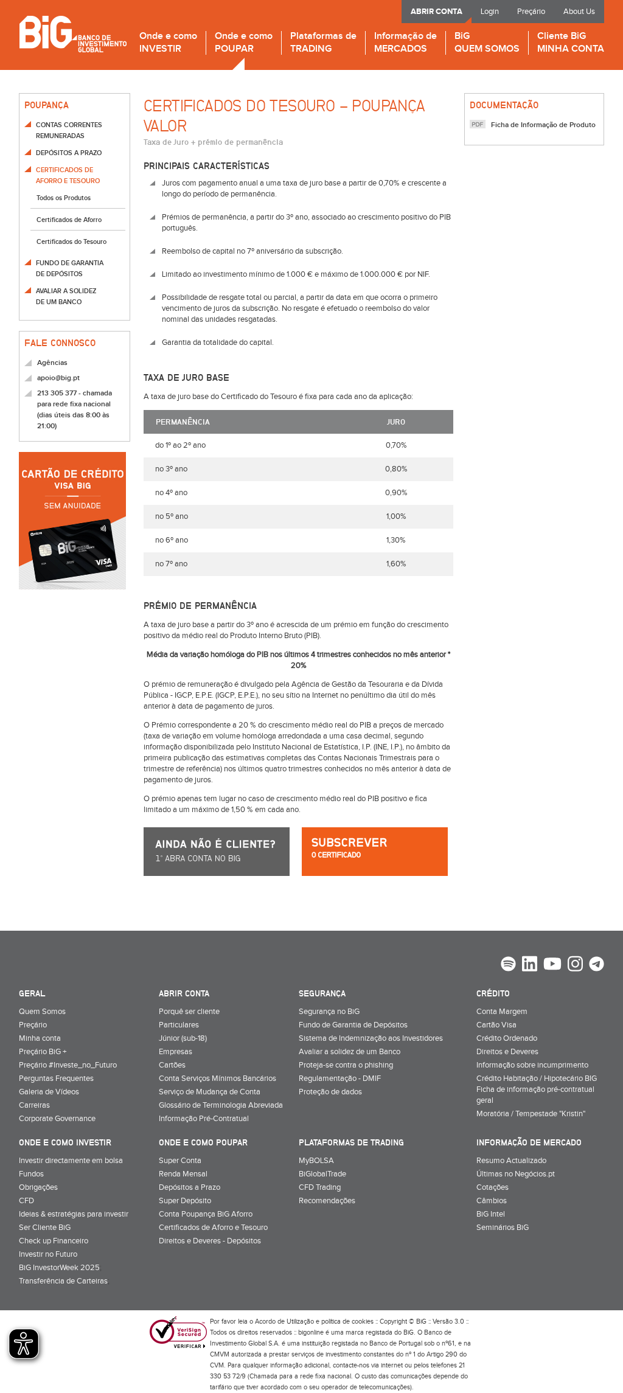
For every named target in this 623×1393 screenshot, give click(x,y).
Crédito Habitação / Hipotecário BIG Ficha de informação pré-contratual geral (536, 1089)
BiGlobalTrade (322, 1174)
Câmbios (491, 1201)
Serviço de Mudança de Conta (209, 1092)
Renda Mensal (183, 1174)
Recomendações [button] (327, 1201)
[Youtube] (552, 965)
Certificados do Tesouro (71, 242)
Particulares (179, 1025)
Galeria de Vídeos (49, 1092)
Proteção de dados (330, 1092)
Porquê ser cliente (189, 1011)
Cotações (492, 1187)
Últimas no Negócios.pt (515, 1174)
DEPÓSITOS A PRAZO (69, 153)
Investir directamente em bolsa (71, 1160)
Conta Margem (501, 1011)
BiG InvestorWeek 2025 (59, 1268)
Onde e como (168, 43)
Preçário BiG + (42, 1052)
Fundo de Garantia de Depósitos (353, 1025)
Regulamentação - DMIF (340, 1078)
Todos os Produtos (64, 198)
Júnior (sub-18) (183, 1038)
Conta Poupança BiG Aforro (205, 1214)
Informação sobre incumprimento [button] (532, 1065)
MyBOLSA (316, 1160)
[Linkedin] (529, 965)
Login (490, 11)
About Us (579, 11)
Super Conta (180, 1160)
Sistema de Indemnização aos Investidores (371, 1038)
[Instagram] (575, 965)
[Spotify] (508, 965)
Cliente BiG (570, 43)
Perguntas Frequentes (56, 1078)
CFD (26, 1201)
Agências (52, 362)
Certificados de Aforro (69, 220)
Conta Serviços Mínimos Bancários (217, 1078)
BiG (487, 43)
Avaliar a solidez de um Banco (349, 1052)
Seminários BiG (502, 1227)
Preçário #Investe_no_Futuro (68, 1065)
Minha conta (40, 1038)
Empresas (175, 1052)
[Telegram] (596, 965)
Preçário (531, 11)
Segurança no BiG (329, 1011)
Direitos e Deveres (507, 1052)
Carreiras (34, 1105)
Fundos (31, 1174)
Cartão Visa (496, 1025)
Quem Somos (42, 1011)
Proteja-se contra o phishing (346, 1065)
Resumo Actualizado (511, 1160)
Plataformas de (323, 43)
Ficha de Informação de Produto (543, 125)
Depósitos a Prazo (189, 1187)
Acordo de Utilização (284, 1321)
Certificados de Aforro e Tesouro (213, 1227)
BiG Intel (490, 1214)
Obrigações (38, 1187)
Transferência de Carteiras (63, 1281)
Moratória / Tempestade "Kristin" (530, 1114)
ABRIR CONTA (436, 11)
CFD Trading (320, 1187)
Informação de (405, 43)
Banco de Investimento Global (73, 33)
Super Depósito (185, 1201)
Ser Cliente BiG (45, 1227)
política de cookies (347, 1321)
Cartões (172, 1065)
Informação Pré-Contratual (204, 1119)
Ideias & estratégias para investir (73, 1214)
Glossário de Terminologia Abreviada (221, 1105)
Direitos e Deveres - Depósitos (210, 1241)
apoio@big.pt (58, 378)
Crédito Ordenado (506, 1038)
